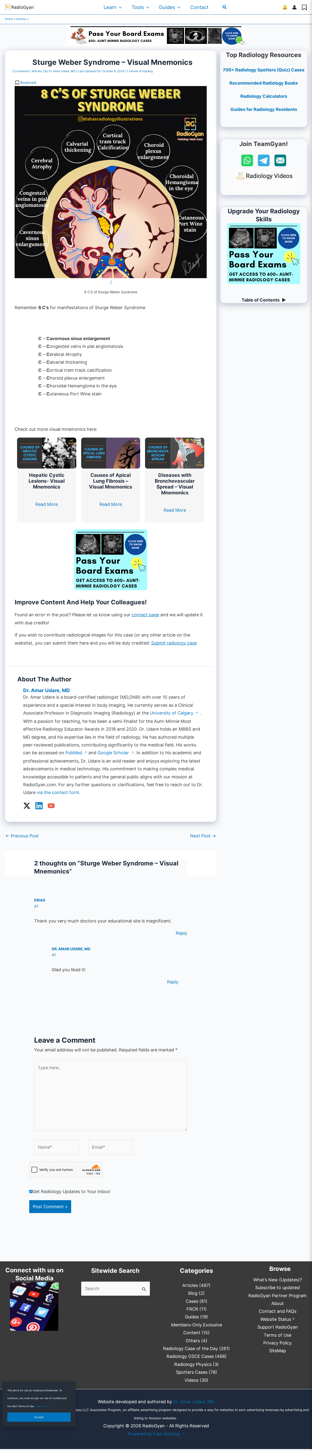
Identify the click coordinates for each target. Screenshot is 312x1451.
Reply (181, 933)
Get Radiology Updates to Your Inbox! (71, 1191)
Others (193, 1340)
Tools (138, 7)
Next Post (203, 835)
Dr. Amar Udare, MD (193, 1401)
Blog (192, 1293)
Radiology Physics (193, 1364)
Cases (192, 1301)
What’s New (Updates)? (277, 1279)
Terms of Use (277, 1335)
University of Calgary (174, 713)
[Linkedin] (39, 805)
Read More (46, 504)
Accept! (39, 1417)
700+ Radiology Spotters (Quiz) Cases (263, 69)
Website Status (277, 1319)
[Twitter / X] (26, 805)
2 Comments (20, 71)
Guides (167, 7)
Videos (191, 1380)
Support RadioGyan (277, 1327)
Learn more (42, 1406)
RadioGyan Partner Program (277, 1295)
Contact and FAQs (277, 1311)
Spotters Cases (191, 1372)
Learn (110, 7)
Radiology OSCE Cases (190, 1356)
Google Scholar (116, 752)
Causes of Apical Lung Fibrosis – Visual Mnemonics (110, 481)
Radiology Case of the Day (190, 1348)
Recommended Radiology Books (263, 83)
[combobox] (115, 1289)
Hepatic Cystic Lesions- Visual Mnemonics (47, 481)
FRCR (192, 1309)
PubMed (76, 752)
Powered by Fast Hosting (156, 1433)
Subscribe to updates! (277, 1287)
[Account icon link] (294, 7)
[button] (119, 7)
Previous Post (22, 835)
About (277, 1303)
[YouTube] (51, 805)
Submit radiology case (174, 643)
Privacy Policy (277, 1342)
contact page (145, 614)
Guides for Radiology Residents (263, 109)
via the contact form (58, 792)
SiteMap (277, 1350)
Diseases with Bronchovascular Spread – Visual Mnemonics (175, 484)
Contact (199, 7)
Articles (37, 71)
